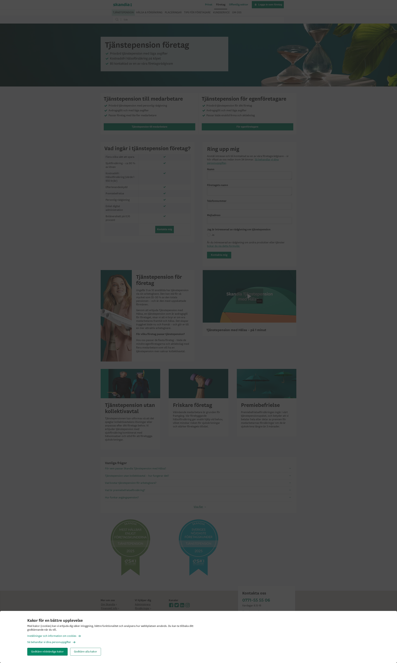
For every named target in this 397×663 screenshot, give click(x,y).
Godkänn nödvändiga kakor (47, 651)
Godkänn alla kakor (85, 651)
